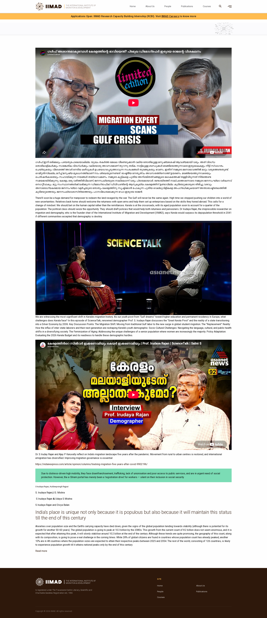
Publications (187, 6)
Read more (41, 550)
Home (133, 6)
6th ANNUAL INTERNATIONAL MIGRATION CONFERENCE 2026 (149, 16)
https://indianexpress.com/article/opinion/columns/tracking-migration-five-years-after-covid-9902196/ (91, 464)
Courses (207, 6)
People (167, 6)
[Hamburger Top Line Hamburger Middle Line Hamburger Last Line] (230, 6)
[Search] (220, 6)
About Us (150, 6)
